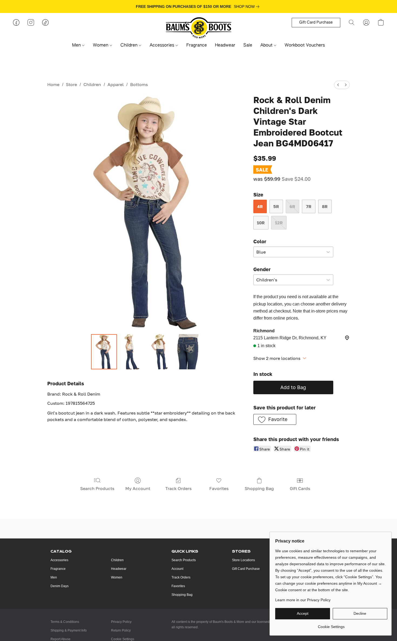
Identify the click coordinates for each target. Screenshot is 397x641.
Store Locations (243, 560)
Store (71, 84)
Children (129, 45)
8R (325, 206)
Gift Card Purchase (246, 569)
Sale (247, 45)
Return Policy (121, 630)
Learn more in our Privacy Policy (303, 600)
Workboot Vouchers (305, 45)
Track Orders (178, 488)
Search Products (97, 488)
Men (77, 45)
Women (101, 45)
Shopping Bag (259, 488)
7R (308, 206)
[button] (198, 28)
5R (276, 206)
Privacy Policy (121, 622)
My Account (137, 488)
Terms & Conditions (65, 622)
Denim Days (60, 586)
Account (177, 569)
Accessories (163, 45)
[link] (247, 6)
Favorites (218, 488)
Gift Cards (300, 488)
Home (53, 84)
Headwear (225, 45)
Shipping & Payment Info (69, 630)
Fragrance (196, 45)
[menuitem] (338, 85)
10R (261, 222)
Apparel (115, 84)
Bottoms (139, 84)
